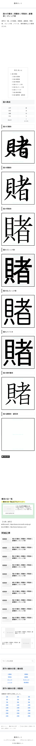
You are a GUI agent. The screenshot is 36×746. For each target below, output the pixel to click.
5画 (18, 699)
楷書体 (26, 674)
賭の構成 (14, 74)
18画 (29, 710)
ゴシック (9, 679)
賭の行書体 (16, 76)
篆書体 (26, 677)
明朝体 (10, 677)
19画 (7, 713)
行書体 (10, 674)
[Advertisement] (18, 47)
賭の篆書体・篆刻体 (19, 95)
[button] (32, 661)
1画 (7, 696)
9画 (29, 702)
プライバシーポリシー (26, 740)
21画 (29, 713)
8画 (18, 702)
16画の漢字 (6, 456)
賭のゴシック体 (18, 84)
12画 (29, 705)
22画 (7, 716)
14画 (18, 707)
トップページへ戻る (9, 740)
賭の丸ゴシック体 (18, 87)
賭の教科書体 (17, 92)
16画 (7, 710)
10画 (7, 705)
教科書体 (26, 682)
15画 (29, 707)
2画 (18, 696)
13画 (7, 707)
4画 (7, 699)
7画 (7, 702)
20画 (18, 713)
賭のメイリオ (17, 89)
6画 (29, 699)
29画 (29, 716)
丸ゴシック (26, 679)
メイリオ (9, 682)
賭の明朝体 (16, 82)
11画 (18, 705)
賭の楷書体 (16, 79)
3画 (29, 696)
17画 (18, 710)
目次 (15, 70)
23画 (18, 716)
